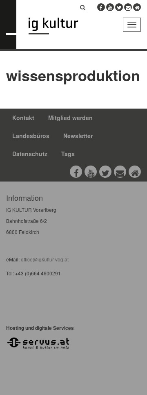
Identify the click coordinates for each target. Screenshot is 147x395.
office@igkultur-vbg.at (44, 259)
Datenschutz (29, 154)
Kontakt (23, 118)
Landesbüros (30, 136)
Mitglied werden (70, 118)
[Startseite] (59, 26)
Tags (68, 154)
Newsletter (78, 136)
